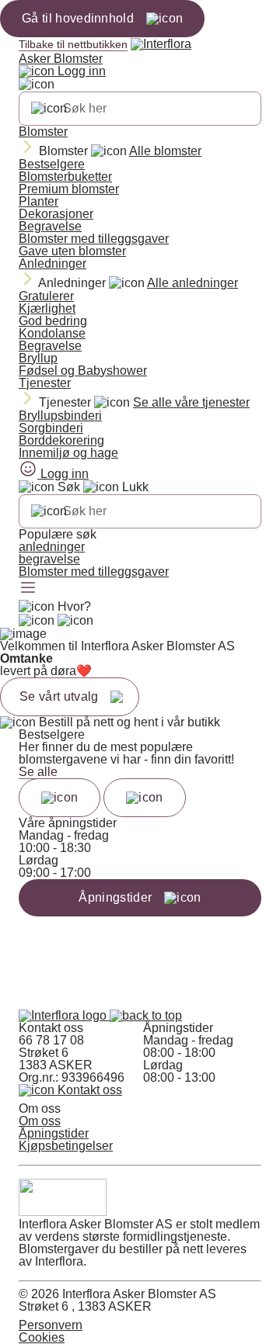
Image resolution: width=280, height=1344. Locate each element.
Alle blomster (165, 151)
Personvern (50, 1325)
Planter (38, 201)
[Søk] (49, 109)
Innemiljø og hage (68, 452)
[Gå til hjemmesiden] (64, 1015)
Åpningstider (54, 1133)
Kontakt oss (88, 1089)
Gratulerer (46, 296)
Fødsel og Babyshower (83, 370)
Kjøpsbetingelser (66, 1145)
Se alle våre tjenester (191, 402)
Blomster (43, 131)
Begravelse (50, 226)
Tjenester (45, 383)
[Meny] (28, 589)
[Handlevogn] (36, 621)
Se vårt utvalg (58, 696)
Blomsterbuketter (65, 176)
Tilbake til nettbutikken (73, 44)
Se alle (38, 771)
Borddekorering (61, 440)
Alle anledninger (192, 282)
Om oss (40, 1121)
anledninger (52, 546)
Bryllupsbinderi (60, 415)
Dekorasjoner (56, 213)
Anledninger (52, 263)
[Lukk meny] (36, 85)
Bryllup (38, 358)
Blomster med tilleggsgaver (94, 238)
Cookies (42, 1337)
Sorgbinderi (51, 428)
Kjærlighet (47, 308)
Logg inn (80, 71)
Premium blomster (69, 189)
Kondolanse (52, 333)
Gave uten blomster (72, 251)
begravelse (49, 559)
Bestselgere (52, 164)
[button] (146, 1015)
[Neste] (144, 797)
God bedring (53, 320)
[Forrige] (59, 797)
